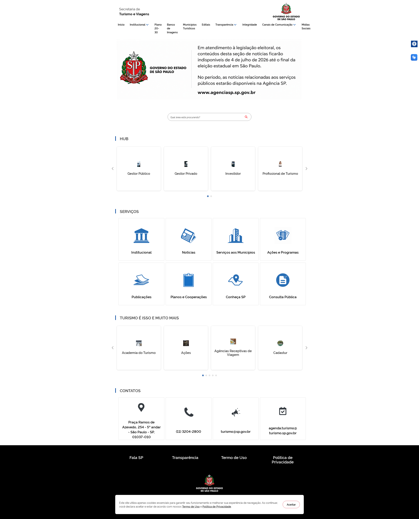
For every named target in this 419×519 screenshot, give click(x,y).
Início (121, 24)
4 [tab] (212, 375)
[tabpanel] (139, 169)
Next (306, 168)
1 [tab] (208, 196)
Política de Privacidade (283, 459)
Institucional (137, 24)
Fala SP (136, 457)
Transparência (224, 24)
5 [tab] (216, 375)
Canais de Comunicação (277, 24)
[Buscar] (246, 117)
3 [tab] (209, 375)
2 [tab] (211, 196)
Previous (112, 168)
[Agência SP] (227, 92)
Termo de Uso (234, 457)
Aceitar (291, 504)
